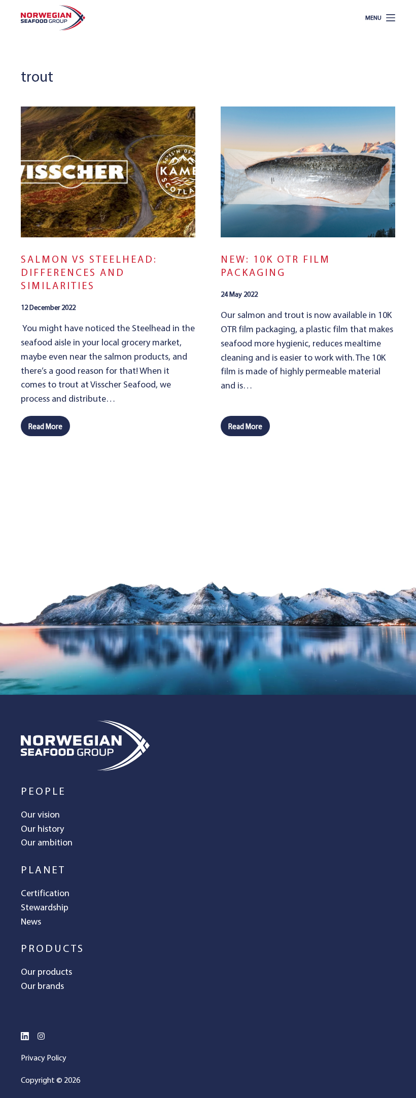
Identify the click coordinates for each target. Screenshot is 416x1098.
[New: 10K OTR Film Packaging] (308, 172)
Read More (49, 428)
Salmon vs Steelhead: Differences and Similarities (89, 272)
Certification (45, 893)
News (31, 921)
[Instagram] (41, 1036)
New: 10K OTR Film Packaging (275, 265)
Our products (46, 971)
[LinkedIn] (25, 1036)
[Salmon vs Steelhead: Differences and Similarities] (108, 172)
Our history (42, 828)
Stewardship (44, 907)
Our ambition (47, 842)
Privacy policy (43, 1057)
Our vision (40, 814)
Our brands (42, 985)
